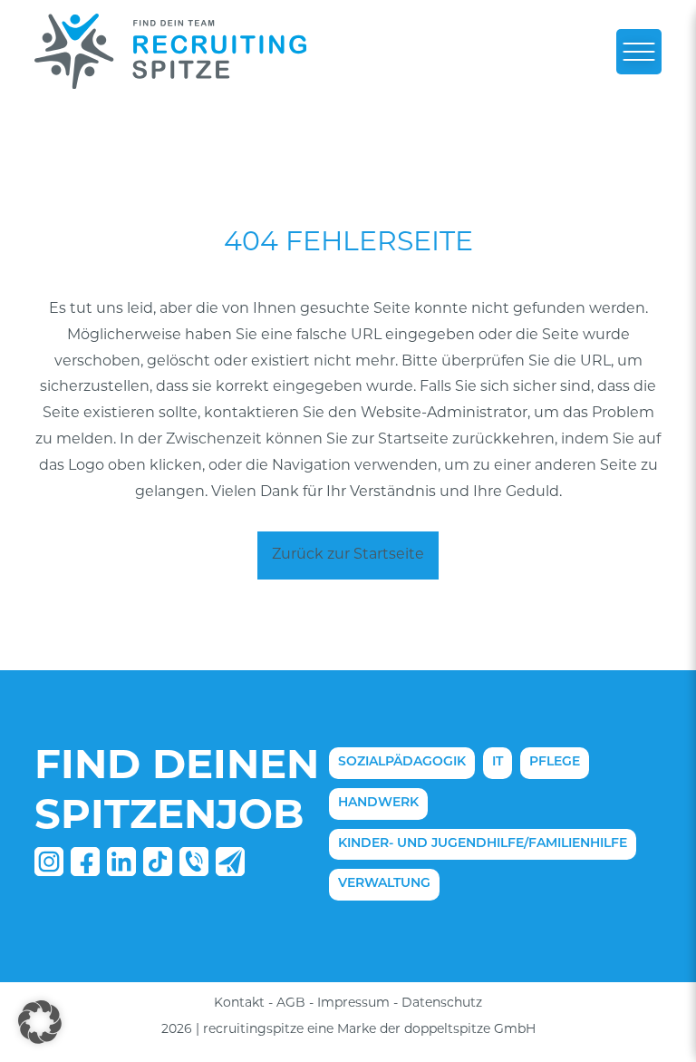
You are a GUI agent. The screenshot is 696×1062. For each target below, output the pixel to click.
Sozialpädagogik (402, 762)
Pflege (554, 762)
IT (497, 762)
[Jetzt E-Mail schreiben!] (230, 871)
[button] (40, 1022)
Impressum (353, 1003)
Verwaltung (384, 884)
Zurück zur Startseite (348, 555)
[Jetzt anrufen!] (194, 871)
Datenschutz (441, 1003)
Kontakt (239, 1003)
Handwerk (378, 803)
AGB (290, 1003)
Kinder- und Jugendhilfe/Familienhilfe (482, 844)
